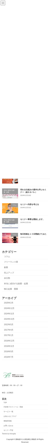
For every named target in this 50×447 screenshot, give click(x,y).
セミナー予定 (8, 430)
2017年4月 (8, 330)
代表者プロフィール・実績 (13, 407)
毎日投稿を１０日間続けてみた (33, 234)
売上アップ (9, 273)
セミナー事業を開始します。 (32, 219)
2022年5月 (8, 324)
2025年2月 (8, 303)
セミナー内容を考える (29, 204)
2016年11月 (9, 346)
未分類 (7, 278)
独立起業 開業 (11, 289)
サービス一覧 (8, 412)
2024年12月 (9, 308)
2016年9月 (8, 351)
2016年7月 (8, 357)
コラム (7, 256)
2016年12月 (9, 341)
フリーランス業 (11, 262)
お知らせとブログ (10, 416)
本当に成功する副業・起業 (16, 283)
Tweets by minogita (9, 434)
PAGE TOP (46, 431)
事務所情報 (8, 421)
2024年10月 (9, 319)
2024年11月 (9, 314)
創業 (6, 267)
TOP (5, 403)
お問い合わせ (8, 426)
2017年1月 (8, 335)
